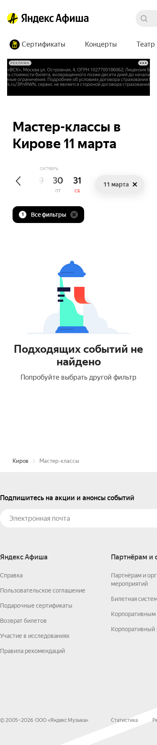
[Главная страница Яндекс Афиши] (12, 18)
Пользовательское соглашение (42, 590)
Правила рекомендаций (32, 651)
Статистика (124, 720)
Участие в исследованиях (34, 635)
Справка (11, 575)
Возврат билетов (23, 620)
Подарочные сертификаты (36, 605)
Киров (20, 461)
